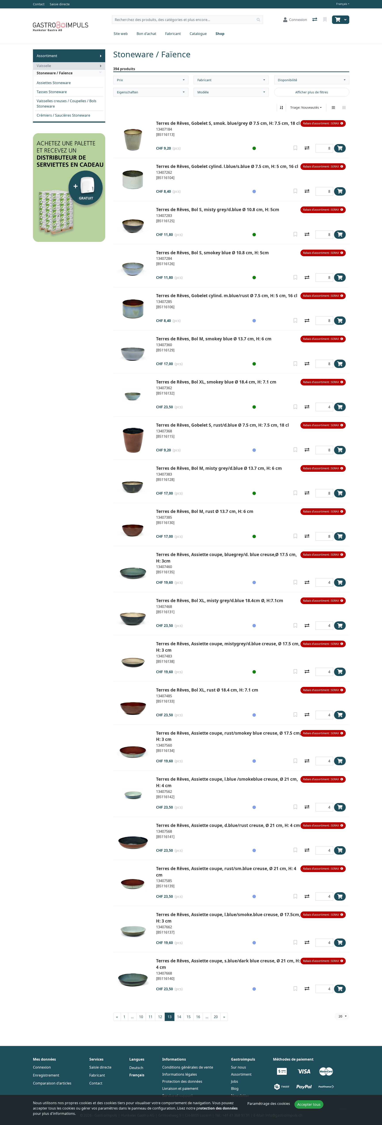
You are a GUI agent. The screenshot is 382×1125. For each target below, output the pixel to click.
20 (216, 1016)
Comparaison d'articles (52, 1083)
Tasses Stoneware (52, 91)
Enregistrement (46, 1075)
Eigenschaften (127, 92)
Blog (235, 1088)
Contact (95, 1083)
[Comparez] (307, 148)
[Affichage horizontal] (344, 107)
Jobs (234, 1081)
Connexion (42, 1067)
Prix (120, 80)
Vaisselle (44, 65)
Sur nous (238, 1067)
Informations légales (179, 1074)
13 (170, 1016)
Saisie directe (100, 1067)
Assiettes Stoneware (54, 82)
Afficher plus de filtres (311, 92)
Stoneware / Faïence (55, 73)
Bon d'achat (146, 33)
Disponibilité (287, 80)
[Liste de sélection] (325, 19)
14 (179, 1016)
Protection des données (182, 1081)
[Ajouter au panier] (340, 148)
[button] (323, 123)
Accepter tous (309, 1104)
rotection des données (218, 1108)
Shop (220, 33)
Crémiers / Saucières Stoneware (63, 115)
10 (141, 1016)
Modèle (203, 92)
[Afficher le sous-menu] (101, 56)
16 (198, 1016)
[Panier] (337, 19)
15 (189, 1016)
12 (160, 1016)
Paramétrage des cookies (268, 1103)
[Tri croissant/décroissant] (281, 107)
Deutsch (136, 1067)
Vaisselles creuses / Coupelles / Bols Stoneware (66, 103)
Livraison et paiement (180, 1088)
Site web (121, 33)
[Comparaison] (315, 19)
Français (341, 4)
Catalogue (198, 33)
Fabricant (173, 33)
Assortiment (47, 55)
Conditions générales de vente (187, 1067)
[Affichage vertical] (333, 107)
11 (151, 1016)
